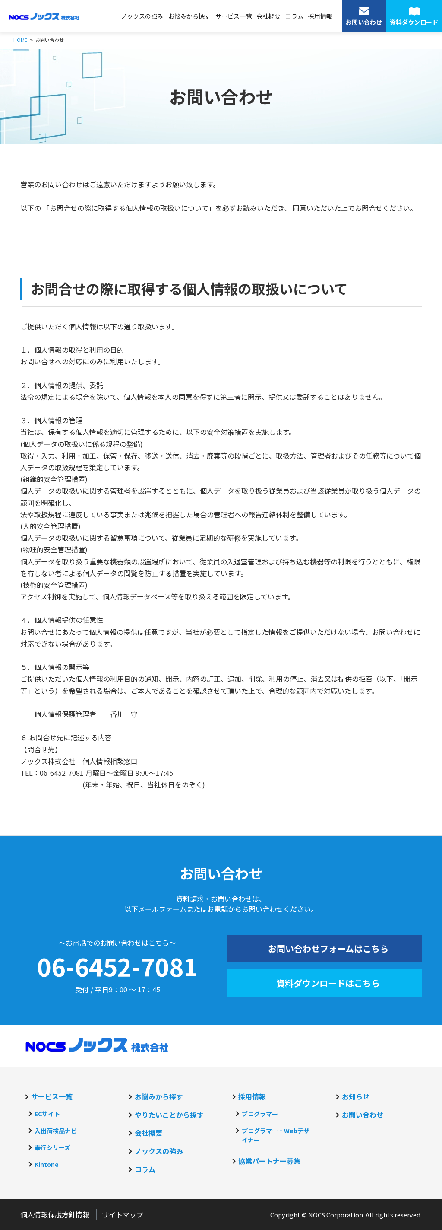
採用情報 (320, 16)
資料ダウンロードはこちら (328, 983)
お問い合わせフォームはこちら (328, 948)
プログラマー (260, 1113)
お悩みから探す (189, 16)
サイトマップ (122, 1214)
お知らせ (355, 1096)
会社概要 (268, 16)
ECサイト (47, 1113)
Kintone (47, 1164)
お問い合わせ (362, 1114)
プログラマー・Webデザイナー (275, 1135)
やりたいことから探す (169, 1114)
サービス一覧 (233, 16)
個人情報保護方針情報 (54, 1214)
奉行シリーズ (52, 1147)
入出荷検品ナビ (56, 1130)
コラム (294, 16)
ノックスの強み (142, 16)
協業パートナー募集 (269, 1161)
